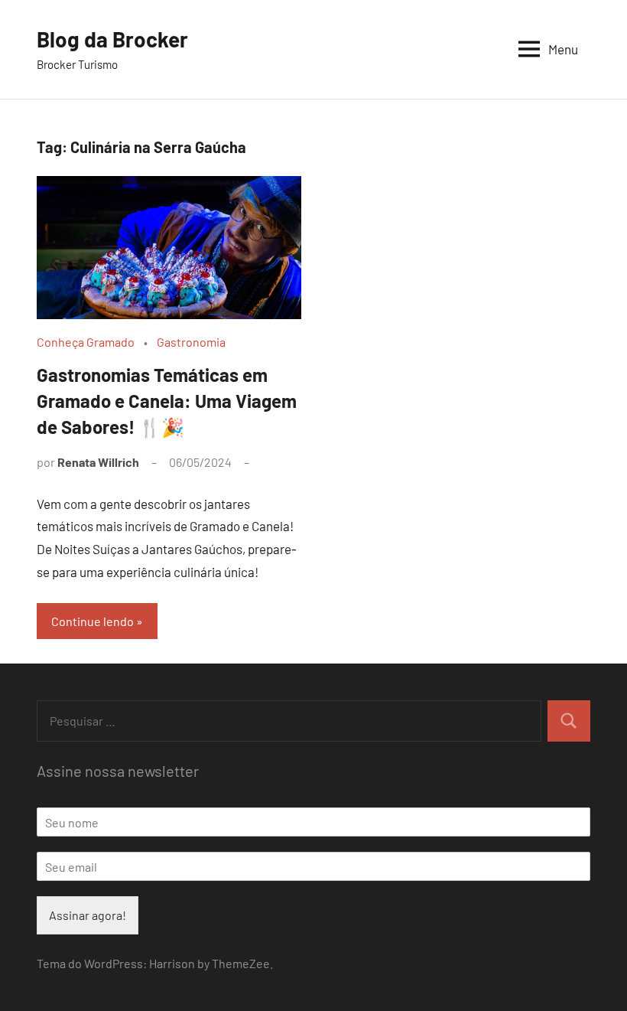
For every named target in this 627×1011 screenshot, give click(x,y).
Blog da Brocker (112, 39)
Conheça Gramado (86, 341)
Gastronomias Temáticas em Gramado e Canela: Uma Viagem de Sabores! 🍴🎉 (167, 400)
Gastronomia (191, 341)
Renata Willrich (98, 462)
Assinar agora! (87, 915)
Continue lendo (92, 621)
